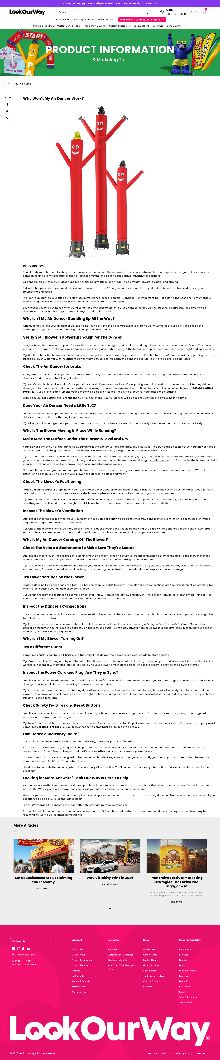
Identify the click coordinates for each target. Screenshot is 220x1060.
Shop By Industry (83, 20)
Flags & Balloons (140, 26)
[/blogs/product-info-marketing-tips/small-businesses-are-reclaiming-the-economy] (44, 856)
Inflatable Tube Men (43, 26)
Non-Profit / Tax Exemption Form (121, 967)
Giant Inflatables (151, 965)
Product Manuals (80, 965)
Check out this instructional (66, 301)
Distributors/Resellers (118, 960)
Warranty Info (79, 986)
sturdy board (158, 460)
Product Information (82, 960)
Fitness (182, 965)
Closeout (147, 986)
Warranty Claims (80, 992)
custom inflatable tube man (149, 355)
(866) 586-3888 (176, 14)
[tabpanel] (43, 864)
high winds (65, 631)
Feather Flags (149, 960)
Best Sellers (62, 20)
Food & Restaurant (188, 970)
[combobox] (103, 12)
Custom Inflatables (119, 26)
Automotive (185, 949)
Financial (183, 960)
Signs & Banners (175, 26)
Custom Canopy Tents (68, 26)
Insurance (183, 976)
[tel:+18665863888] (162, 13)
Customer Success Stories (120, 954)
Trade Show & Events (95, 26)
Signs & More (149, 970)
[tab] (110, 908)
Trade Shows (185, 1002)
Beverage (183, 954)
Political (183, 981)
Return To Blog (22, 83)
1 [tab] (110, 908)
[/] (27, 12)
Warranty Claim (94, 767)
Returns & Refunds (81, 981)
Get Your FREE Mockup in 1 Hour (140, 19)
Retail (182, 992)
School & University (189, 997)
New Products (105, 20)
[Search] (146, 12)
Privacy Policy (184, 1053)
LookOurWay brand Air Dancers (42, 805)
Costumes (158, 26)
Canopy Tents (150, 954)
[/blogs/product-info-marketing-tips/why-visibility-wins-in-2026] (110, 856)
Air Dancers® (150, 949)
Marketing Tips (79, 976)
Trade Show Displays (153, 976)
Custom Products (151, 981)
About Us (112, 949)
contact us (58, 811)
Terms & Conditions (160, 1053)
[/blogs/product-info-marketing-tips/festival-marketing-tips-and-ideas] (177, 856)
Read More (43, 888)
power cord (48, 694)
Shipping (76, 970)
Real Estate (184, 986)
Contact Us (77, 949)
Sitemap (201, 1053)
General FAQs (78, 954)
